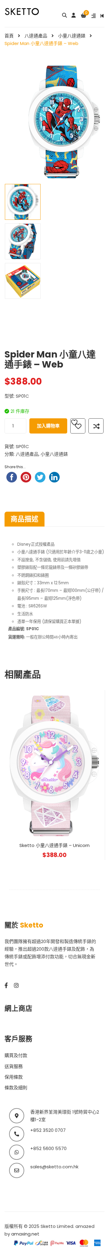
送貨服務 (14, 1066)
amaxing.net (25, 1234)
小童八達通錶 (71, 36)
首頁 (9, 36)
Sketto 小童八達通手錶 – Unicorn (54, 845)
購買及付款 (16, 1055)
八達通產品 (36, 36)
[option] (23, 202)
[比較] (96, 426)
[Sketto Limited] (27, 11)
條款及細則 (16, 1087)
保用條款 (14, 1077)
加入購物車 (48, 426)
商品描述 (24, 519)
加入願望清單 (77, 426)
